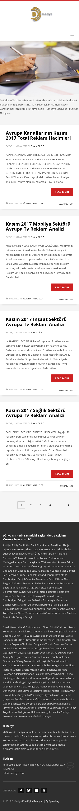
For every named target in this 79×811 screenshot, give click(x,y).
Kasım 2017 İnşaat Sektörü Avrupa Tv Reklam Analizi (36, 321)
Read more (62, 192)
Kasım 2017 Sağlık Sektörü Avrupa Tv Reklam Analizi (36, 412)
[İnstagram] (36, 790)
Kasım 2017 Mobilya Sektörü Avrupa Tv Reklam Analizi (38, 226)
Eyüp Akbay (52, 801)
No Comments (66, 204)
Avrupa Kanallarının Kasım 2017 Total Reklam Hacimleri (38, 135)
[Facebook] (21, 790)
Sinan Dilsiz (37, 146)
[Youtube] (44, 790)
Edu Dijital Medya (32, 801)
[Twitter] (29, 790)
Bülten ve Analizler (32, 203)
